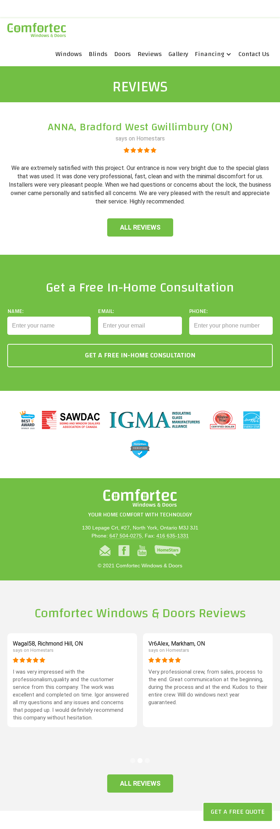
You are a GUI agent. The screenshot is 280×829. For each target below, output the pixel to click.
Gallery (178, 54)
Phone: (198, 311)
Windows (68, 54)
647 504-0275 (125, 536)
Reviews (149, 54)
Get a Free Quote (238, 812)
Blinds (98, 54)
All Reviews (140, 227)
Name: (15, 311)
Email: (106, 311)
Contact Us (253, 54)
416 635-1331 (172, 536)
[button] (213, 54)
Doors (122, 54)
